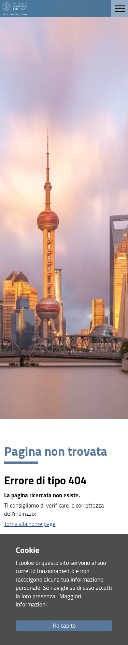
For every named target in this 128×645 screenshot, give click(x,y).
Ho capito (64, 625)
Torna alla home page (30, 524)
